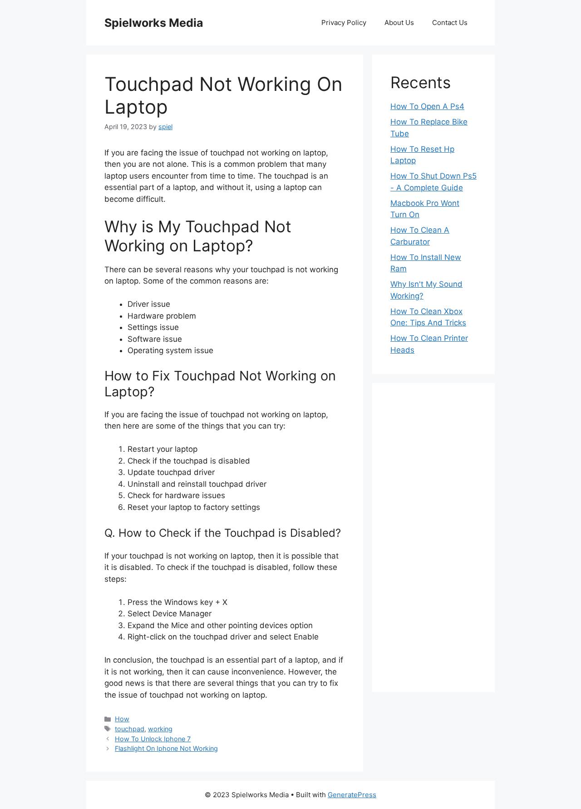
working (160, 729)
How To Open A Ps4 (427, 106)
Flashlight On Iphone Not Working (166, 748)
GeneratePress (352, 794)
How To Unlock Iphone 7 (153, 739)
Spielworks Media (153, 23)
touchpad (129, 729)
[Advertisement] (433, 537)
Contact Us (450, 22)
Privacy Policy (343, 22)
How (122, 719)
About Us (399, 22)
